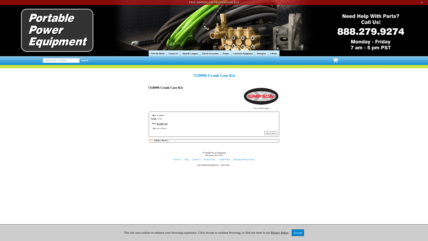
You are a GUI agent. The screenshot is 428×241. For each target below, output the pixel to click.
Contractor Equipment (243, 53)
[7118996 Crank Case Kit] (261, 106)
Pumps (226, 53)
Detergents (261, 53)
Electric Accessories (210, 53)
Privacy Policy (210, 159)
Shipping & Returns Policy (244, 159)
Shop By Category (190, 53)
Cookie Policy (224, 159)
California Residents (208, 165)
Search (84, 60)
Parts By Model (157, 53)
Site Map (225, 165)
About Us (177, 159)
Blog (186, 159)
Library (273, 53)
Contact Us (173, 53)
